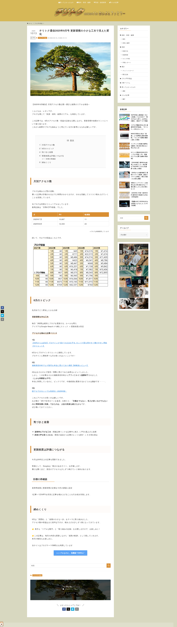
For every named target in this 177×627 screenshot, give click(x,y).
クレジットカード (128, 70)
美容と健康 (126, 43)
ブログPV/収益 (43, 38)
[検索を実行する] (109, 565)
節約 (124, 39)
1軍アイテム (126, 83)
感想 (124, 91)
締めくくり (46, 162)
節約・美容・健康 (128, 35)
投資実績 (125, 55)
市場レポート (127, 62)
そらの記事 (125, 95)
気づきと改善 (47, 152)
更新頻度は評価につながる (53, 155)
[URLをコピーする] (77, 609)
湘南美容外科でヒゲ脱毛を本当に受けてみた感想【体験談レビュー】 (60, 365)
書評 (124, 99)
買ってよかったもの (128, 87)
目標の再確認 (51, 159)
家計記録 (125, 74)
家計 (123, 67)
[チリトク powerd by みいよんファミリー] (88, 12)
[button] (64, 609)
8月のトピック (48, 148)
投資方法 (125, 51)
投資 (123, 47)
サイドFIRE (126, 59)
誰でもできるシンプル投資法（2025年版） (49, 391)
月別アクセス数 (48, 144)
